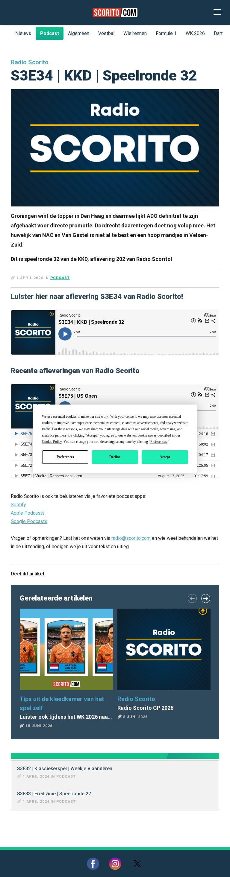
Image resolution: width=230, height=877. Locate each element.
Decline (114, 457)
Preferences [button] (158, 442)
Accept (165, 457)
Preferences (65, 457)
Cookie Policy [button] (52, 442)
